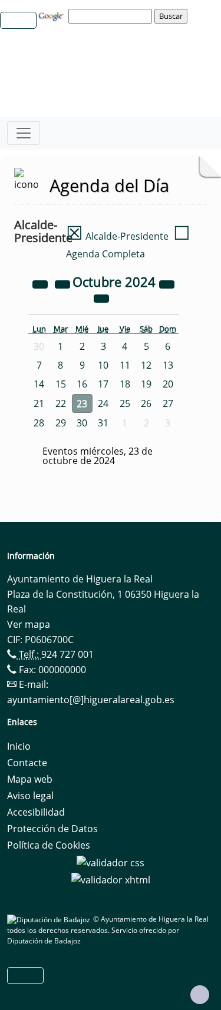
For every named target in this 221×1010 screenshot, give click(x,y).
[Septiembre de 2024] (63, 283)
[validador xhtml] (110, 879)
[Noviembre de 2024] (101, 297)
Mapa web (29, 779)
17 (103, 383)
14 (39, 383)
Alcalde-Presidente (117, 236)
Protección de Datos (52, 828)
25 (125, 403)
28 (39, 422)
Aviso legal (30, 795)
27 (168, 403)
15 (60, 383)
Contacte (27, 762)
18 (125, 383)
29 (60, 422)
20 (168, 383)
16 (82, 383)
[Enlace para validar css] (110, 861)
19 (146, 383)
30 (82, 422)
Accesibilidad (36, 812)
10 (103, 365)
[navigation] (112, 16)
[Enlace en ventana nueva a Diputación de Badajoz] (50, 919)
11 (125, 365)
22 (60, 403)
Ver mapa (28, 624)
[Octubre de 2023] (41, 283)
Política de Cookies (48, 845)
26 (146, 403)
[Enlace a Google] (52, 15)
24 (103, 403)
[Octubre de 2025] (166, 283)
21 (39, 403)
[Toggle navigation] (23, 133)
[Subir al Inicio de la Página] (199, 994)
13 (168, 365)
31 (103, 422)
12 (146, 365)
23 (82, 403)
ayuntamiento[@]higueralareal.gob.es (90, 699)
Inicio (19, 746)
